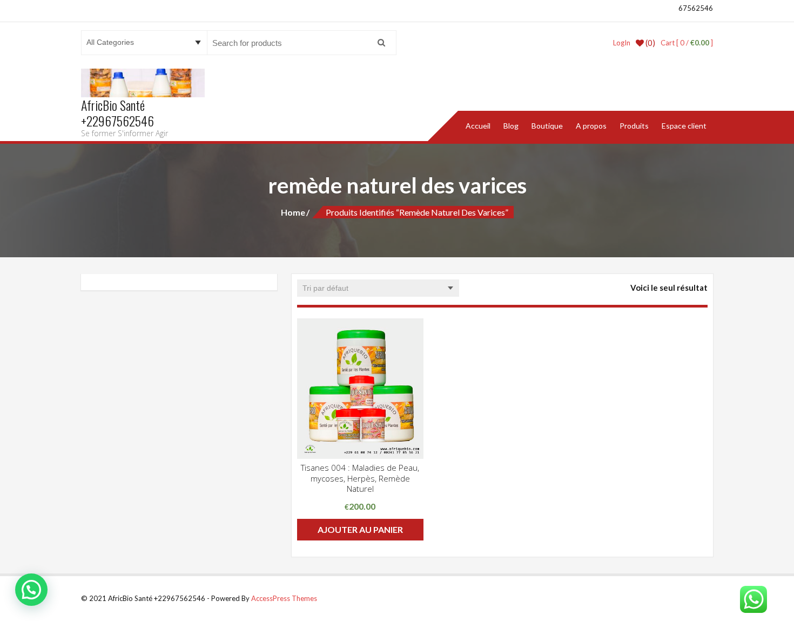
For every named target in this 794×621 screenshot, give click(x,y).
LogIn (621, 42)
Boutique (547, 125)
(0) (649, 42)
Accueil (478, 125)
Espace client (684, 125)
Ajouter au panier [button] (360, 529)
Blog (511, 125)
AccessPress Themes (284, 598)
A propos (591, 125)
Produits (634, 125)
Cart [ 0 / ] (687, 42)
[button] (31, 589)
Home (293, 212)
